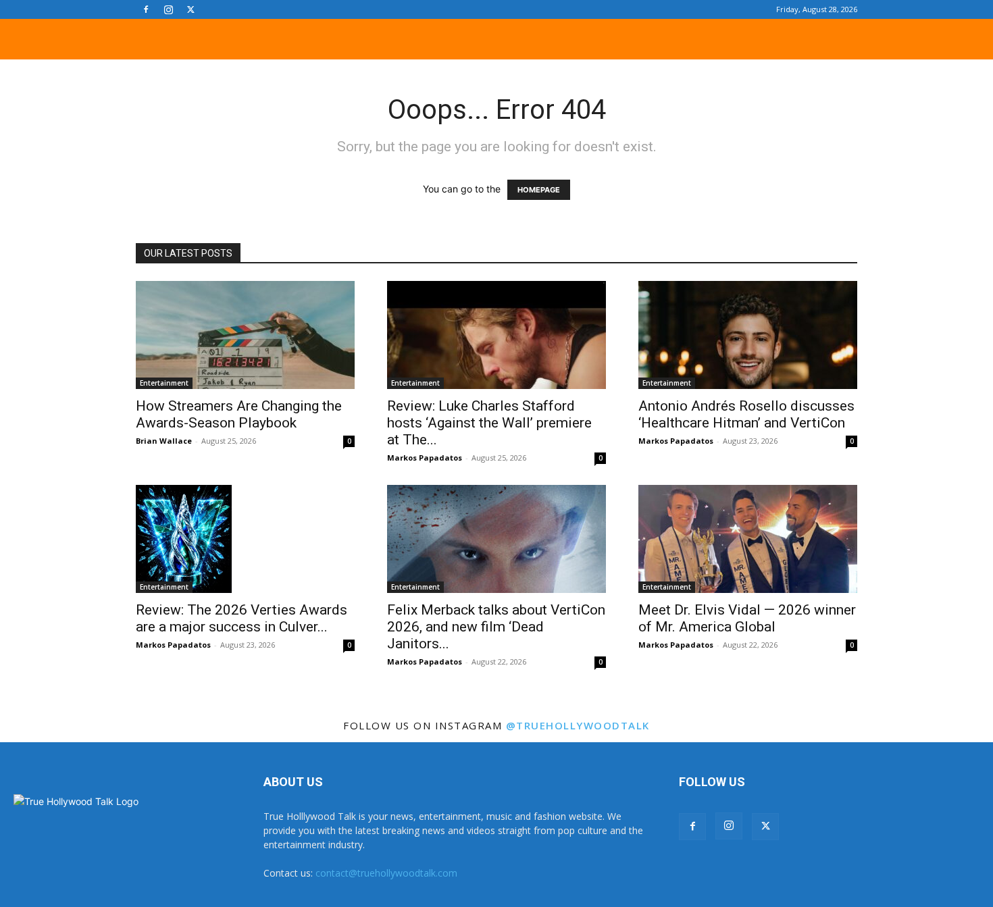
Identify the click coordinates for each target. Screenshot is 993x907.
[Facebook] (146, 9)
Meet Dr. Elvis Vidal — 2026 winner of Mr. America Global (747, 618)
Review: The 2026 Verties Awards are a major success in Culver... (241, 618)
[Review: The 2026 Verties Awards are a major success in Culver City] (245, 539)
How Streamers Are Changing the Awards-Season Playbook (239, 414)
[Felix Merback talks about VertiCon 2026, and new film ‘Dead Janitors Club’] (496, 539)
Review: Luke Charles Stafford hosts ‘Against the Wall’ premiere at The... (489, 423)
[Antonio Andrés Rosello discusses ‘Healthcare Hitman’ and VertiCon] (747, 335)
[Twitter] (190, 9)
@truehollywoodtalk (578, 725)
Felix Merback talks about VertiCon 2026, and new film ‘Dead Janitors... (496, 627)
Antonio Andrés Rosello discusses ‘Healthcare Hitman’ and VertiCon (746, 414)
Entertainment (164, 383)
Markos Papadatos (424, 457)
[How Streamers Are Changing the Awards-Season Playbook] (245, 335)
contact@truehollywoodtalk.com (386, 872)
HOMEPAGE (538, 190)
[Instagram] (168, 9)
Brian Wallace (164, 441)
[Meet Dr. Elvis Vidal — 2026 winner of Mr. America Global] (747, 539)
